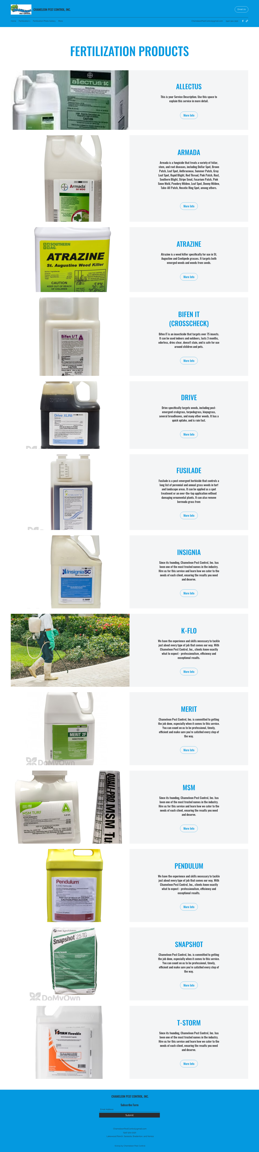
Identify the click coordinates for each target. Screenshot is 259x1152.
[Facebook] (242, 21)
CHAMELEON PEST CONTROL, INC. (52, 9)
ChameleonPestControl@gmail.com (207, 21)
